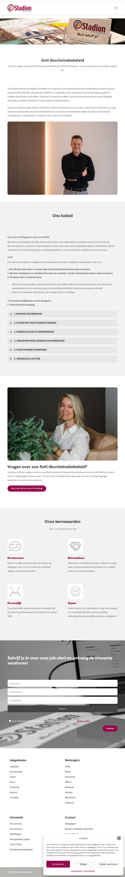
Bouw (12, 782)
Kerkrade (69, 787)
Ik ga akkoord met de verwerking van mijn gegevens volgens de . (51, 721)
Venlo (67, 766)
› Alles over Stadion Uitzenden (62, 529)
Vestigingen (70, 824)
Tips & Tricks (16, 844)
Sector (62, 709)
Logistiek (14, 766)
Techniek (14, 797)
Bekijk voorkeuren (109, 864)
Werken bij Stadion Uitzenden (79, 829)
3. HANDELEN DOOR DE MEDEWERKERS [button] (34, 331)
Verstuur (110, 728)
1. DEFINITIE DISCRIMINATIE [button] (28, 314)
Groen (13, 777)
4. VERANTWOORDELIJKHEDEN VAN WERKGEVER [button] (39, 340)
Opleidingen (15, 834)
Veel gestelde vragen (20, 839)
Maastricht (70, 797)
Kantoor (14, 792)
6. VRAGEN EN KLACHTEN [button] (27, 358)
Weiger (83, 864)
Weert (68, 771)
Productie (14, 787)
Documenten (16, 829)
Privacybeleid (89, 871)
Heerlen (69, 792)
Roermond (70, 777)
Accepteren (58, 864)
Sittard (68, 782)
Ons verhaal (15, 824)
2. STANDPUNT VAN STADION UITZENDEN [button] (35, 322)
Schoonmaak (16, 771)
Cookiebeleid (76, 871)
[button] (118, 838)
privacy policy (83, 721)
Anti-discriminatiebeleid (21, 849)
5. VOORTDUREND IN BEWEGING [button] (30, 349)
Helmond (69, 803)
